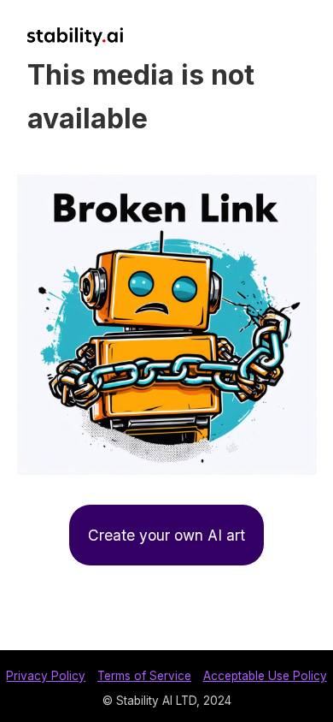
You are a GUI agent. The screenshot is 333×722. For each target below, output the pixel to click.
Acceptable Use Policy (265, 676)
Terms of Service (144, 676)
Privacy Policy (45, 676)
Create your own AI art (166, 535)
